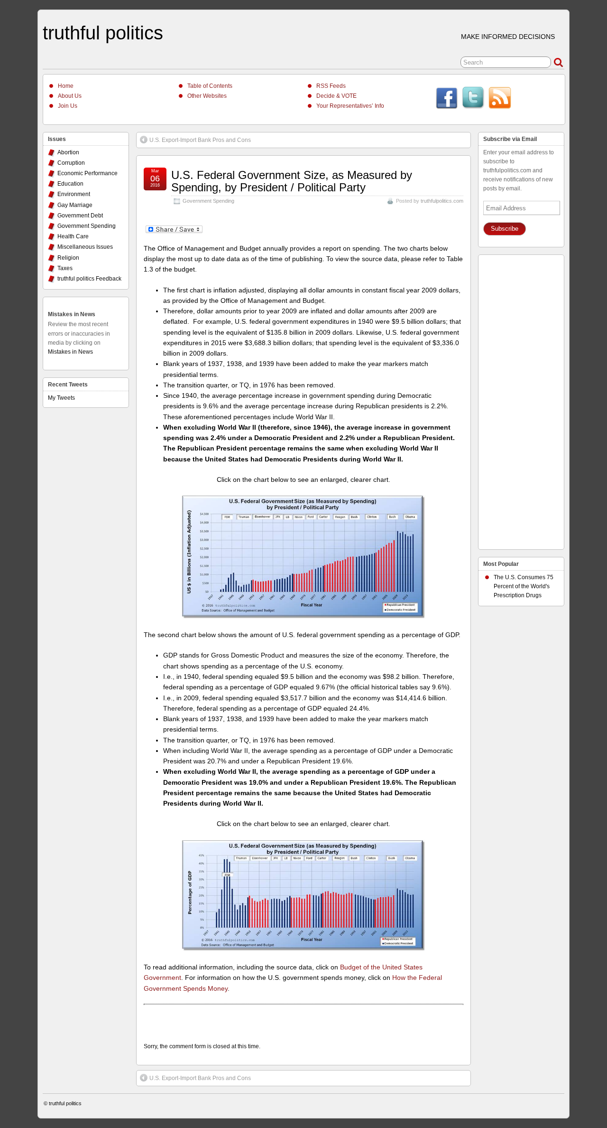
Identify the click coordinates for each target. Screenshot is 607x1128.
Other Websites (207, 96)
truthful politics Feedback (89, 278)
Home (66, 86)
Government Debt (80, 215)
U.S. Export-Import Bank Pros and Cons (200, 140)
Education (70, 183)
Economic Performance (87, 173)
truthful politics (103, 32)
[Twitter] (473, 99)
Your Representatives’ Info (350, 106)
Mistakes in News (71, 314)
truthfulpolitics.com (442, 201)
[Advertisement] (521, 399)
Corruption (71, 163)
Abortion (68, 152)
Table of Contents (209, 86)
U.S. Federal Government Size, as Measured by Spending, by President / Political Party (291, 181)
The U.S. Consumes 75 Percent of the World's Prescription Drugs (523, 586)
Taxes (65, 268)
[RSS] (499, 99)
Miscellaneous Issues (85, 247)
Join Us (67, 106)
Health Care (73, 236)
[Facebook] (446, 99)
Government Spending (208, 201)
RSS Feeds (331, 86)
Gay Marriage (74, 205)
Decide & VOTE (336, 96)
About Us (70, 96)
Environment (73, 194)
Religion (68, 257)
